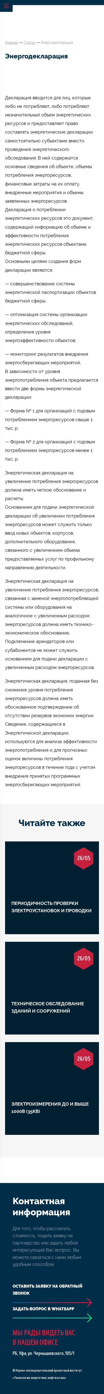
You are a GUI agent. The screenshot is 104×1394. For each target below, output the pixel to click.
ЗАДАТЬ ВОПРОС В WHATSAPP (43, 1309)
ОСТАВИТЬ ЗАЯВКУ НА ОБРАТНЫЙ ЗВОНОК (47, 1290)
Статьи (29, 43)
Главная (11, 43)
